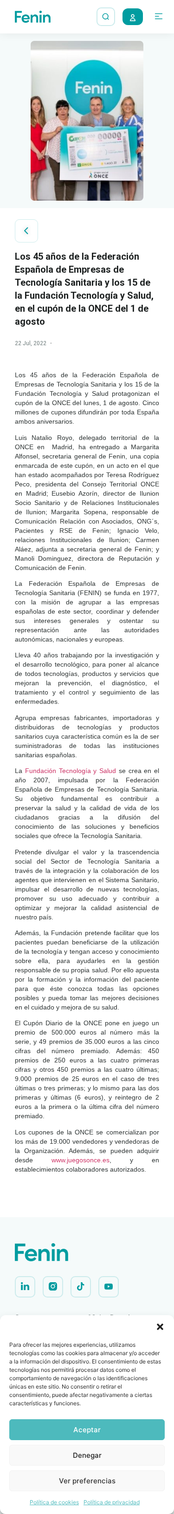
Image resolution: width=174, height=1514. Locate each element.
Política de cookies (54, 1502)
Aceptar (87, 1429)
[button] (160, 1326)
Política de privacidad (112, 1502)
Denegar (87, 1455)
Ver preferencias (87, 1480)
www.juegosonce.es (81, 1160)
